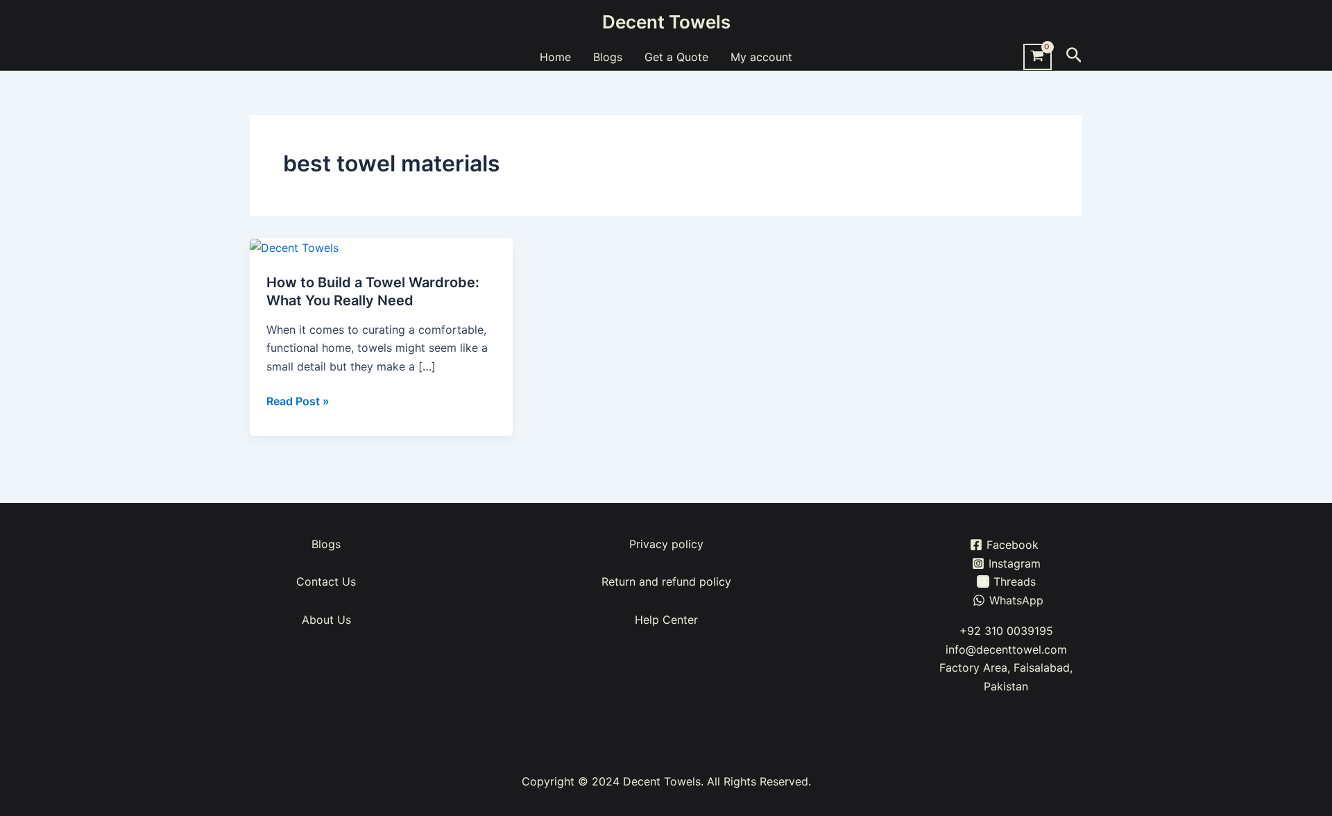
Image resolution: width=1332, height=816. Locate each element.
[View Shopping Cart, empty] (1037, 57)
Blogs (607, 57)
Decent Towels (666, 22)
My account (761, 57)
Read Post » (298, 401)
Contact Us (326, 581)
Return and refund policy (666, 581)
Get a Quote (676, 57)
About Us (326, 620)
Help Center (666, 620)
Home (555, 57)
